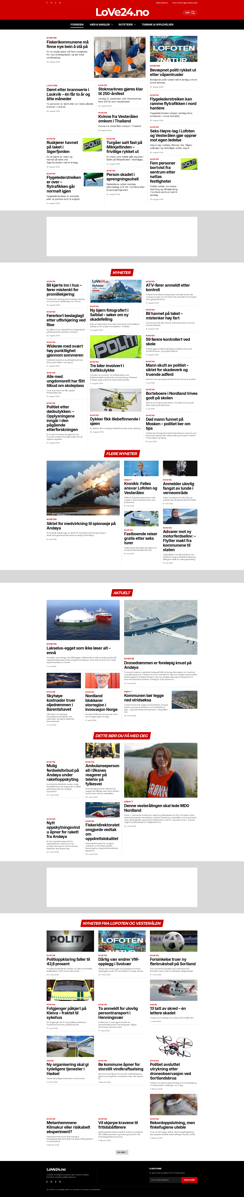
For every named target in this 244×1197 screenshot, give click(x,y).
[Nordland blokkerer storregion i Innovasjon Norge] (102, 680)
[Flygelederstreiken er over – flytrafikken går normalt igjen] (93, 179)
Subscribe (189, 1180)
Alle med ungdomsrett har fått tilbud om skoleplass (66, 381)
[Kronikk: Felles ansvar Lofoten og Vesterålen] (141, 468)
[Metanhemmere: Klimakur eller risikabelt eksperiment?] (70, 1104)
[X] (59, 2)
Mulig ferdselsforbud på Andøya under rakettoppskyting (63, 772)
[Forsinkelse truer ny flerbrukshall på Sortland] (173, 941)
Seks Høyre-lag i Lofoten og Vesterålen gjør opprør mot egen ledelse (173, 135)
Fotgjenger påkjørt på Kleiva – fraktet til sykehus (66, 1013)
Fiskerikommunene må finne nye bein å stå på (68, 44)
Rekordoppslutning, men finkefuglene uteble (172, 1125)
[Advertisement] (122, 236)
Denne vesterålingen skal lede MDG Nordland (156, 808)
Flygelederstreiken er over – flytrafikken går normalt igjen (64, 184)
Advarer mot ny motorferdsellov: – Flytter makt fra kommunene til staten (179, 540)
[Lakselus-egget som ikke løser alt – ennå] (83, 620)
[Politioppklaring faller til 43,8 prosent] (70, 941)
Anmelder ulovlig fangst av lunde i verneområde (178, 488)
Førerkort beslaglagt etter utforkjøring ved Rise (66, 320)
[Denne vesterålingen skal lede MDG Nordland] (160, 770)
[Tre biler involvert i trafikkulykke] (115, 346)
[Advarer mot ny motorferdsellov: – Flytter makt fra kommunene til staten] (180, 516)
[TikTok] (55, 2)
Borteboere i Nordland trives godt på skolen (171, 395)
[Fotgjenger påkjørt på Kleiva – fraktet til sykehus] (70, 990)
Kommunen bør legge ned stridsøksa (144, 697)
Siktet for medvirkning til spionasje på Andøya (81, 525)
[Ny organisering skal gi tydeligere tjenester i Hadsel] (70, 1046)
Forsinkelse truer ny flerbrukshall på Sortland (173, 961)
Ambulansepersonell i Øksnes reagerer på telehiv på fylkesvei (102, 774)
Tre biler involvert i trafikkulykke (107, 368)
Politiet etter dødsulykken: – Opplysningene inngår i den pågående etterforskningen (62, 418)
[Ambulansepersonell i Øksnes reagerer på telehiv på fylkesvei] (102, 750)
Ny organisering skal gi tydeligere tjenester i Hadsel (68, 1069)
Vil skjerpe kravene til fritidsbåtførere (118, 1125)
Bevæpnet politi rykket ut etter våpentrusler (173, 72)
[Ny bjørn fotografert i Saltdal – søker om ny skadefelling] (115, 291)
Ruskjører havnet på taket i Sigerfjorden (62, 147)
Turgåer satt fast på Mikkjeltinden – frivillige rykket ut (124, 147)
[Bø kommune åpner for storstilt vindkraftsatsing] (122, 1046)
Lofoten (52, 85)
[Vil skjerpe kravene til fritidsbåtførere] (122, 1104)
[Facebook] (46, 2)
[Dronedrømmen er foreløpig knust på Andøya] (160, 627)
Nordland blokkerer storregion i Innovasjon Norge (101, 702)
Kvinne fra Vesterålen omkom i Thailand (118, 118)
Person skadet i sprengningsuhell (122, 176)
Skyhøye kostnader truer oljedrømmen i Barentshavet (61, 702)
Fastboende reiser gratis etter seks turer (140, 538)
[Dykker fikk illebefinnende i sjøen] (115, 400)
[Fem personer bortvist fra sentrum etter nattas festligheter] (189, 164)
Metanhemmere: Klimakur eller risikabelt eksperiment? (68, 1127)
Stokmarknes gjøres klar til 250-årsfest (120, 91)
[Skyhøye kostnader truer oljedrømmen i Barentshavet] (64, 680)
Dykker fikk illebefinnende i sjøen (115, 421)
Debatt (128, 480)
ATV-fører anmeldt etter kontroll (168, 287)
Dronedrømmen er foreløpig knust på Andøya (157, 665)
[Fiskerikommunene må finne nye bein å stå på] (120, 57)
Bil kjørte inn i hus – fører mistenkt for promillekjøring (64, 290)
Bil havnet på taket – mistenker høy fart (164, 315)
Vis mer (121, 1152)
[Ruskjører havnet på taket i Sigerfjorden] (92, 144)
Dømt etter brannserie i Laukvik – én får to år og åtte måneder (68, 94)
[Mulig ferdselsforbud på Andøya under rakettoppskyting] (64, 750)
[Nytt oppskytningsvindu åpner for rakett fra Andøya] (64, 807)
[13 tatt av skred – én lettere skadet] (173, 990)
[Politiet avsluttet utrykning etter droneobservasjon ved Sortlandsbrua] (173, 1046)
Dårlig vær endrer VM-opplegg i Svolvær (118, 961)
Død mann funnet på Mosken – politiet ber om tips (168, 424)
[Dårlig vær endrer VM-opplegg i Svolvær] (122, 941)
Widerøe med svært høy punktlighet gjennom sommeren (65, 351)
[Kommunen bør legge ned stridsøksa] (184, 700)
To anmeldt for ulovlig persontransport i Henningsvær (118, 1013)
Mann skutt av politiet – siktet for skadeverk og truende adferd (167, 370)
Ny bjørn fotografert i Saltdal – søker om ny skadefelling (109, 315)
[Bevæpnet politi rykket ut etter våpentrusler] (173, 49)
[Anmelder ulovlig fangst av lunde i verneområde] (180, 468)
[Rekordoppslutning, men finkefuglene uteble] (173, 1104)
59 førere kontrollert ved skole (168, 341)
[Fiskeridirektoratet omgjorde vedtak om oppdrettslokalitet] (102, 810)
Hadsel (153, 1005)
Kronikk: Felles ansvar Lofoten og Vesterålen (140, 488)
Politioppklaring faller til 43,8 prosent (68, 961)
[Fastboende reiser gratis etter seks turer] (141, 518)
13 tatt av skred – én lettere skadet (168, 1010)
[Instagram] (51, 2)
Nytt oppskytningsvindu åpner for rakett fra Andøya (63, 829)
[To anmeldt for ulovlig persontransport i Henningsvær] (122, 990)
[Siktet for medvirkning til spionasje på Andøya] (83, 488)
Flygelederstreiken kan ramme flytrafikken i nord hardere (173, 103)
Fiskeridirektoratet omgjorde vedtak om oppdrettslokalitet (102, 832)
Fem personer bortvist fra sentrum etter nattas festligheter (162, 172)
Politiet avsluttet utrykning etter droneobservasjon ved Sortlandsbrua (170, 1071)
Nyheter (52, 38)
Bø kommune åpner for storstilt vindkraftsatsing (120, 1066)
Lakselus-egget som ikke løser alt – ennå (78, 650)
